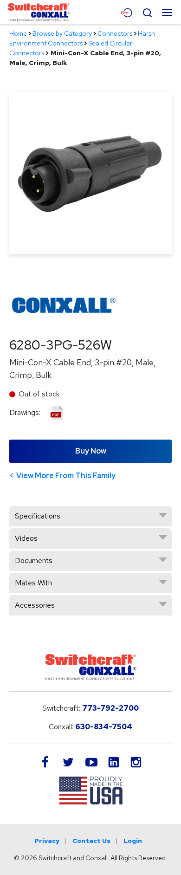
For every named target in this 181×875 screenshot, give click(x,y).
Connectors (114, 33)
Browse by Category (62, 33)
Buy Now (90, 451)
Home (18, 33)
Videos (26, 538)
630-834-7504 (103, 727)
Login (132, 840)
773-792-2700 (110, 708)
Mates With (33, 583)
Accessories (35, 605)
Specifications (37, 516)
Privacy (46, 840)
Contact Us (91, 840)
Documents (33, 560)
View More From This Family (66, 475)
